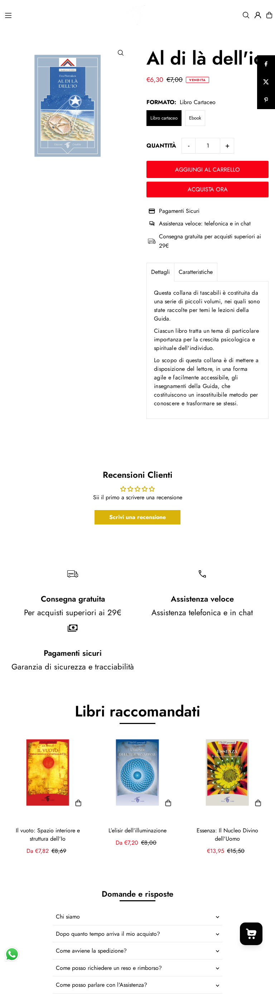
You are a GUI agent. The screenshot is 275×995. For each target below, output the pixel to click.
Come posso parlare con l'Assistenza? (101, 985)
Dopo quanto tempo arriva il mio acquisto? (108, 934)
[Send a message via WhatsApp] (12, 954)
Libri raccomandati (137, 711)
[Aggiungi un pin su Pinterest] (266, 100)
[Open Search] (246, 15)
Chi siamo (68, 916)
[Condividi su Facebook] (266, 64)
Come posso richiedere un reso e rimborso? (109, 968)
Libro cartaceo (164, 118)
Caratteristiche (196, 272)
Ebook (195, 118)
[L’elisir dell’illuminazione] (137, 772)
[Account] (258, 15)
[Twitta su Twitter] (266, 82)
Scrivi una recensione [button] (137, 517)
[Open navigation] (49, 14)
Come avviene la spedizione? (91, 951)
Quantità (161, 145)
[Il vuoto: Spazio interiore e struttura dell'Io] (47, 772)
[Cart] (269, 15)
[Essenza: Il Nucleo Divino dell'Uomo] (227, 772)
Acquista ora (208, 189)
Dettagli (160, 272)
